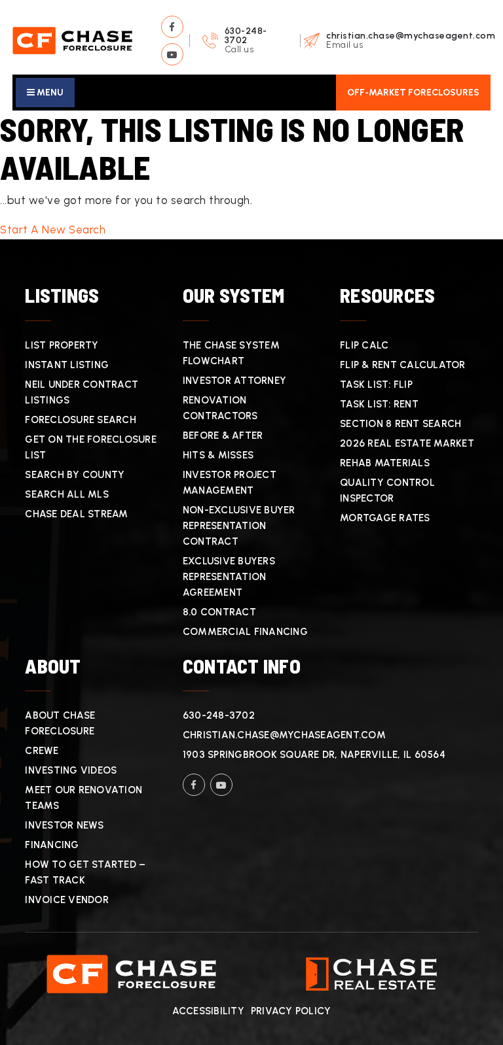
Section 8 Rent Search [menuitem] (400, 424)
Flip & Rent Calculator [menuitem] (403, 365)
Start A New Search (52, 229)
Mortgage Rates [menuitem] (385, 518)
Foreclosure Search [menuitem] (80, 420)
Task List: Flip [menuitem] (376, 384)
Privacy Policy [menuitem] (291, 1011)
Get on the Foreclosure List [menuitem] (91, 447)
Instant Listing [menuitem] (67, 365)
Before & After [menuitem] (223, 435)
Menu (49, 92)
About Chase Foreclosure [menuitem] (60, 723)
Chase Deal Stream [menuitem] (76, 514)
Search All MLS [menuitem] (67, 494)
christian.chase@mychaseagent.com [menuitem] (284, 735)
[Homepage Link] (72, 39)
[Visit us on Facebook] (172, 27)
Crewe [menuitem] (41, 751)
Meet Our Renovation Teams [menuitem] (83, 798)
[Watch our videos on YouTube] (172, 54)
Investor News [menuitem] (64, 825)
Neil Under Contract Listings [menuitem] (81, 392)
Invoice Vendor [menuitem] (67, 900)
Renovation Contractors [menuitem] (220, 408)
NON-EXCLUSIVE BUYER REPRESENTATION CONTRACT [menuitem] (239, 525)
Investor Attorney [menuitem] (234, 380)
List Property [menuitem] (61, 345)
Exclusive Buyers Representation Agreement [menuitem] (229, 576)
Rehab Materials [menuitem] (385, 463)
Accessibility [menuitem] (208, 1011)
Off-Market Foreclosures (413, 92)
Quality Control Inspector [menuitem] (387, 490)
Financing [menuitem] (52, 845)
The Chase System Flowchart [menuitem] (231, 353)
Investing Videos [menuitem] (71, 770)
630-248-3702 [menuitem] (219, 715)
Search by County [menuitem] (74, 475)
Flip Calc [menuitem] (364, 345)
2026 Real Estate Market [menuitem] (407, 443)
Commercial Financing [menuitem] (245, 632)
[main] (251, 175)
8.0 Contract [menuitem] (219, 612)
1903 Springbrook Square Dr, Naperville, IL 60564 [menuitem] (314, 755)
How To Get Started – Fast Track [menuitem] (85, 872)
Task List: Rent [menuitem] (379, 404)
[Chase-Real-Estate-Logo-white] (371, 973)
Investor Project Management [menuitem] (229, 482)
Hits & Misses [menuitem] (218, 455)
